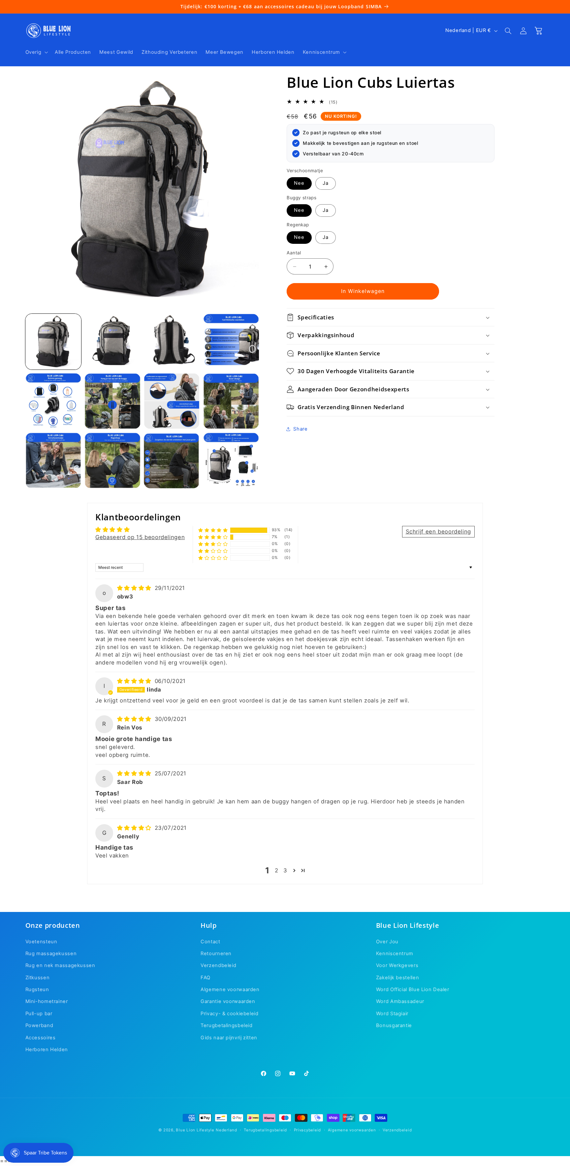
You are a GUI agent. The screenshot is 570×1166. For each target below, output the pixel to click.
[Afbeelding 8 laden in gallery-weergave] (231, 401)
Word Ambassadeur (400, 1002)
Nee (299, 183)
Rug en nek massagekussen (60, 965)
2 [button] (276, 870)
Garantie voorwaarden (228, 1002)
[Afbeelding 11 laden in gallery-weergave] (172, 460)
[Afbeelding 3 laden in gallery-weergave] (172, 342)
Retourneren (216, 953)
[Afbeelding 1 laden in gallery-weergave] (53, 342)
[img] (135, 588)
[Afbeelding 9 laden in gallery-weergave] (53, 460)
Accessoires (40, 1038)
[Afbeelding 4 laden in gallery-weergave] (231, 342)
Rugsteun (37, 989)
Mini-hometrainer (46, 1002)
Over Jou (387, 942)
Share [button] (300, 429)
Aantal (294, 252)
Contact (210, 942)
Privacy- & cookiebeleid (230, 1014)
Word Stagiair (392, 1014)
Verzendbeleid (218, 965)
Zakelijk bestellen (397, 978)
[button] (36, 52)
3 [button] (285, 870)
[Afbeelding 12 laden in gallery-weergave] (231, 460)
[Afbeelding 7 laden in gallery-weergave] (172, 401)
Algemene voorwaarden (230, 989)
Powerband (39, 1025)
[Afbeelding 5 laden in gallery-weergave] (53, 401)
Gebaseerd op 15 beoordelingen (140, 537)
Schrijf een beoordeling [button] (438, 531)
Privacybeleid (307, 1130)
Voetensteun (41, 942)
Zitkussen (37, 978)
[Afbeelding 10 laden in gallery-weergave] (112, 460)
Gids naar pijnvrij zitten (229, 1038)
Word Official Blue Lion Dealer (412, 989)
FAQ (205, 978)
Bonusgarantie (394, 1025)
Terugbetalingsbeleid (227, 1025)
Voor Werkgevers (397, 965)
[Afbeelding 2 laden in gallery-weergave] (112, 342)
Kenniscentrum (394, 953)
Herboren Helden (46, 1050)
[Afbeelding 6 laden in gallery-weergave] (112, 401)
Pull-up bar (38, 1014)
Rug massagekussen (51, 953)
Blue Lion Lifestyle (195, 1130)
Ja (326, 183)
